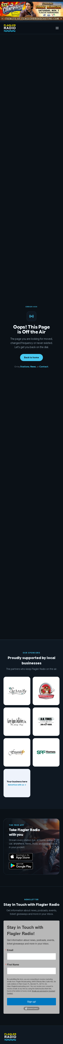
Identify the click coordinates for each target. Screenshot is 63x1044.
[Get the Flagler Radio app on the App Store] (31, 846)
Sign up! (31, 1001)
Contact (43, 366)
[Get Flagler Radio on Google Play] (21, 865)
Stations (24, 366)
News (33, 366)
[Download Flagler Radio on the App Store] (21, 856)
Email (10, 950)
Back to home (31, 357)
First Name (13, 964)
